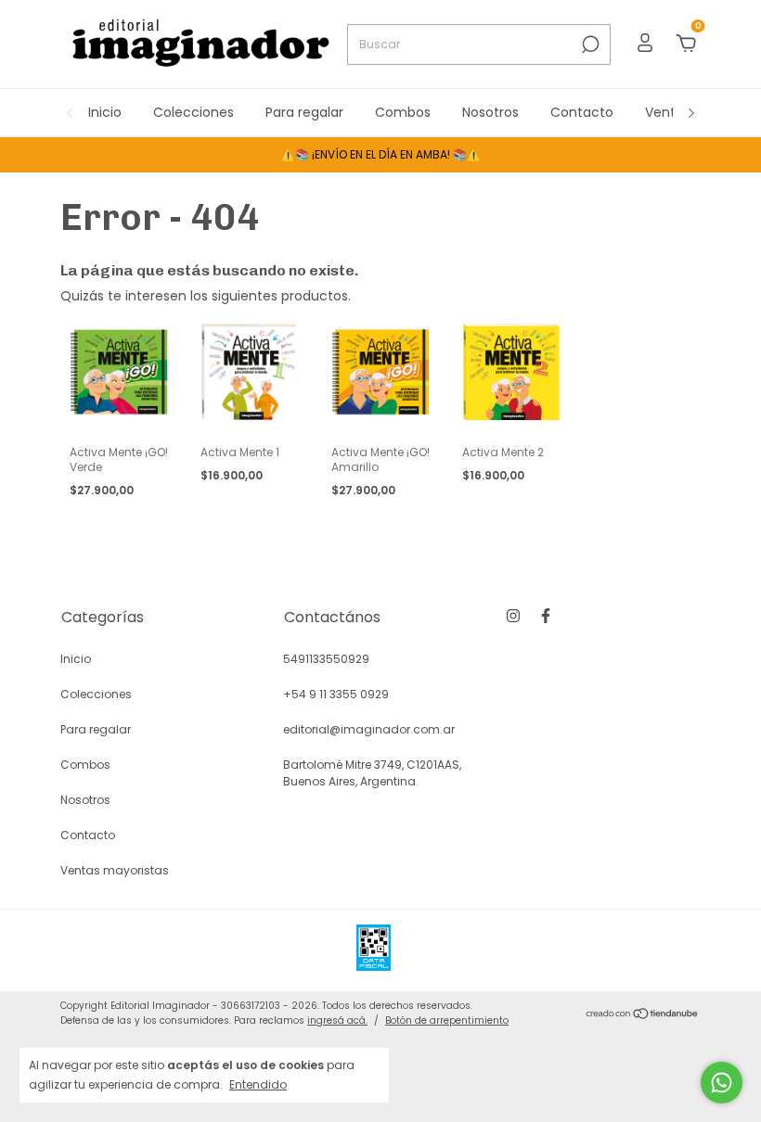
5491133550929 (326, 659)
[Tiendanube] (643, 1015)
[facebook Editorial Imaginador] (545, 615)
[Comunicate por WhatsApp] (721, 1082)
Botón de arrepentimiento (447, 1020)
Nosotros (490, 112)
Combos (403, 112)
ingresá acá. (337, 1020)
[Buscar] (589, 44)
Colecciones (193, 112)
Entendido (258, 1084)
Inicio (105, 112)
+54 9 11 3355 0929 (336, 694)
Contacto (581, 112)
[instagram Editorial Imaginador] (513, 615)
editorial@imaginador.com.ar (369, 729)
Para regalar (304, 112)
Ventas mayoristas (114, 870)
